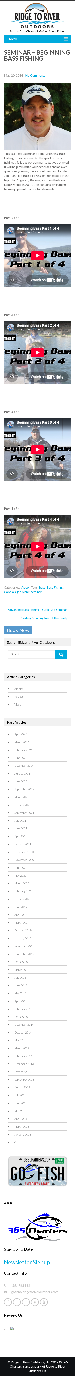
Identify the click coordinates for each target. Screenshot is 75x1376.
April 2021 (20, 836)
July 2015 (20, 977)
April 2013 (20, 1118)
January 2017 (22, 961)
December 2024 (24, 765)
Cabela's (10, 592)
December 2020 (24, 852)
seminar (36, 592)
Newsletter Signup (27, 1262)
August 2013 (22, 1087)
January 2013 (22, 1134)
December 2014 (24, 1024)
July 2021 (20, 820)
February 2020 (23, 891)
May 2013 (20, 1111)
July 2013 (20, 1095)
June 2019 (20, 907)
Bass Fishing (55, 587)
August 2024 (22, 773)
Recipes (19, 696)
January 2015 (22, 1016)
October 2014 (23, 1032)
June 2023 (20, 781)
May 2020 (20, 875)
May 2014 (20, 1040)
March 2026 (21, 742)
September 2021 (24, 812)
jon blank (23, 592)
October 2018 (23, 930)
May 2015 (20, 993)
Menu (13, 39)
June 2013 (20, 1103)
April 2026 (20, 734)
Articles (19, 688)
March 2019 (21, 922)
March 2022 (21, 797)
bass (42, 587)
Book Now (18, 630)
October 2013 (23, 1071)
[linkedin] (26, 1302)
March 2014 (21, 1048)
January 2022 (22, 805)
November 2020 (24, 859)
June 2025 (20, 757)
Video (25, 587)
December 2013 (24, 1064)
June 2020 (20, 867)
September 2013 (24, 1079)
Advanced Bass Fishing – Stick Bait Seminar (35, 609)
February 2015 (23, 1009)
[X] (17, 1302)
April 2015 (20, 1001)
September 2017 (24, 954)
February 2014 (23, 1056)
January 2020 (22, 899)
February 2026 (23, 750)
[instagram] (35, 1302)
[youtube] (44, 1302)
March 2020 (21, 883)
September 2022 (24, 789)
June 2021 (20, 828)
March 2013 (21, 1126)
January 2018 (22, 938)
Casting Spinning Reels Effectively (46, 618)
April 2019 (20, 914)
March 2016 (21, 969)
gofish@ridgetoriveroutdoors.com (34, 1292)
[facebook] (8, 1302)
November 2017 (24, 946)
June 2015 (20, 985)
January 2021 (22, 844)
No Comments (35, 75)
